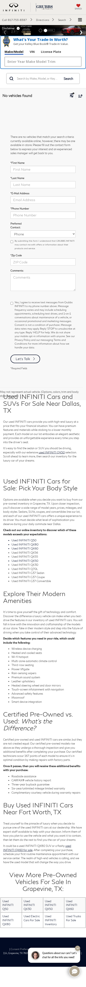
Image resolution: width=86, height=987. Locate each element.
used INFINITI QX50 (52, 452)
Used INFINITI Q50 (8, 905)
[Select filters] (71, 96)
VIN (32, 52)
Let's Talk (23, 359)
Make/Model (14, 52)
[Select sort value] (79, 96)
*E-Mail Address (19, 193)
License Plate (51, 52)
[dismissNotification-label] (77, 948)
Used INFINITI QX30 (29, 905)
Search (68, 78)
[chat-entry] (74, 971)
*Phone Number (19, 208)
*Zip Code (16, 255)
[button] (17, 20)
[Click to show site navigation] (80, 20)
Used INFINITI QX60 (71, 905)
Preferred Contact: (16, 225)
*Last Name (17, 178)
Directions (42, 20)
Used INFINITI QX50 (50, 905)
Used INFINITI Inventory (51, 920)
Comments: (17, 270)
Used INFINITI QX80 (8, 920)
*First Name (17, 162)
